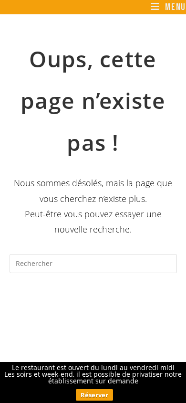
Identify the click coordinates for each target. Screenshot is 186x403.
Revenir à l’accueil (93, 301)
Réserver (94, 395)
